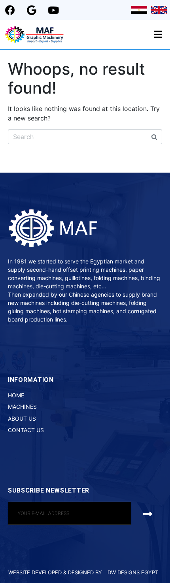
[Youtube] (53, 10)
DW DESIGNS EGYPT (133, 572)
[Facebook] (10, 10)
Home (16, 395)
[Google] (32, 10)
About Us (22, 418)
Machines (22, 406)
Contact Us (26, 430)
